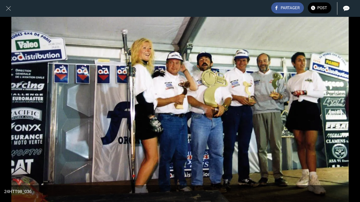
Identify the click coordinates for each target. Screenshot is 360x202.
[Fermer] (8, 8)
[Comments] (346, 8)
